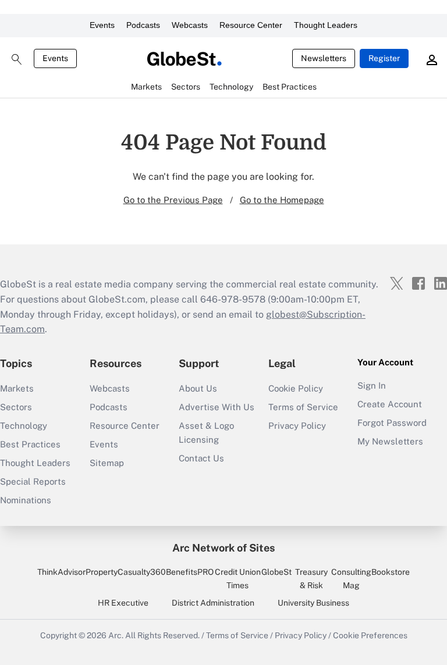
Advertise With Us (216, 407)
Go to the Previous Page (173, 200)
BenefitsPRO (190, 572)
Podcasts (143, 25)
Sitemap (107, 463)
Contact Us (201, 458)
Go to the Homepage (282, 200)
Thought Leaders (325, 25)
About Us (198, 388)
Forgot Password (392, 423)
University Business (313, 602)
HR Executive (123, 602)
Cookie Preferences (370, 635)
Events (102, 25)
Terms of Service (303, 407)
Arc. (115, 635)
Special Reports (33, 481)
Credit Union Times (238, 578)
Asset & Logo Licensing (206, 432)
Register (384, 58)
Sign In (371, 385)
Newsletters (323, 58)
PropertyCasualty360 (126, 572)
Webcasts (190, 25)
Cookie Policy (295, 388)
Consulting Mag (351, 578)
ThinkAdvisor (61, 572)
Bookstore (390, 572)
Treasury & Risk (311, 578)
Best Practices (30, 444)
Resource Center (250, 25)
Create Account (389, 404)
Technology (23, 426)
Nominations (25, 500)
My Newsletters (390, 441)
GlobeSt (276, 572)
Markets (17, 388)
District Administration (213, 602)
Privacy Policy (297, 426)
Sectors (16, 407)
